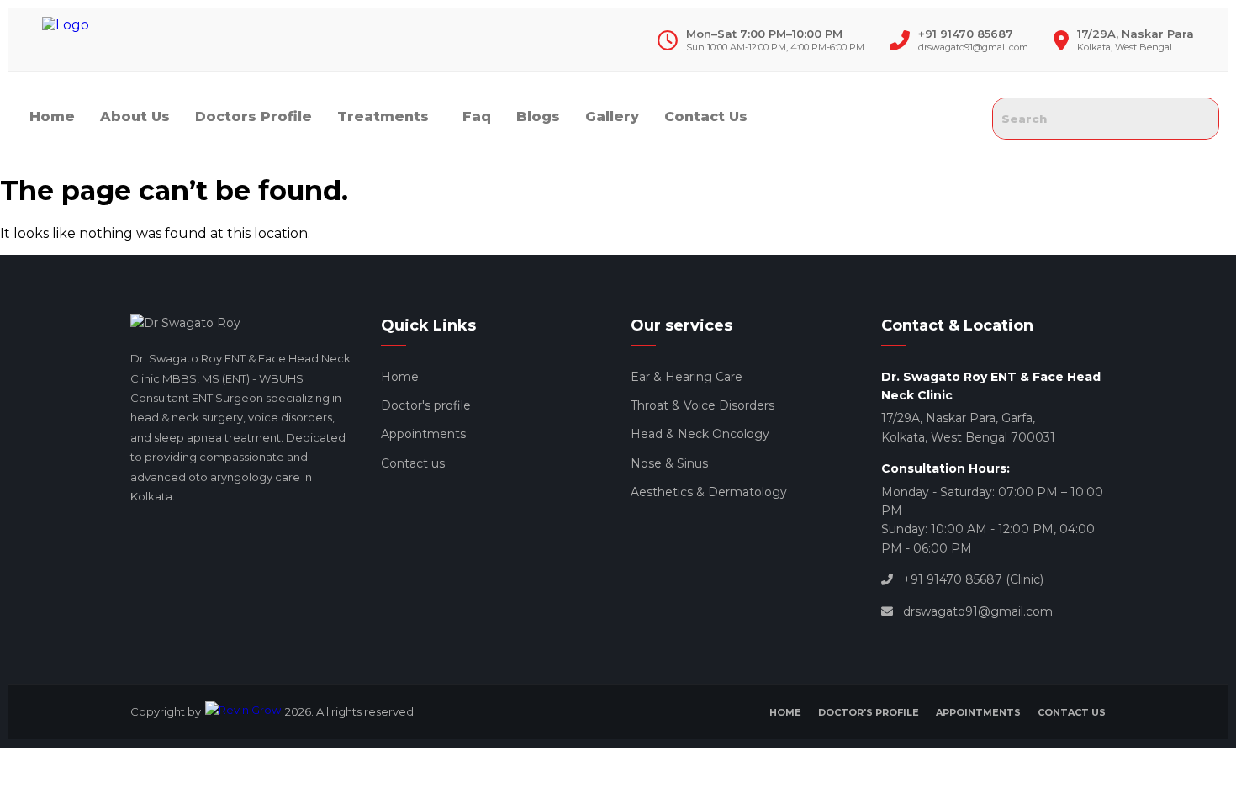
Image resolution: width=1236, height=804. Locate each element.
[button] (387, 117)
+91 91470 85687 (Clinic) (973, 579)
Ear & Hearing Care (686, 376)
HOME (785, 712)
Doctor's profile (426, 405)
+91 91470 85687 (965, 33)
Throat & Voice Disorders (702, 405)
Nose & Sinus (669, 463)
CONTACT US (1072, 712)
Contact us (413, 463)
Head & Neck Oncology (700, 434)
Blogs (538, 116)
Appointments (423, 434)
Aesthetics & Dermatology (709, 492)
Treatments (383, 116)
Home (52, 116)
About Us (135, 116)
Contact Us (705, 116)
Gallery (612, 116)
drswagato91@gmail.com (973, 47)
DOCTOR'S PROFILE (868, 712)
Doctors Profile (253, 116)
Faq (476, 116)
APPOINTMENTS (978, 712)
